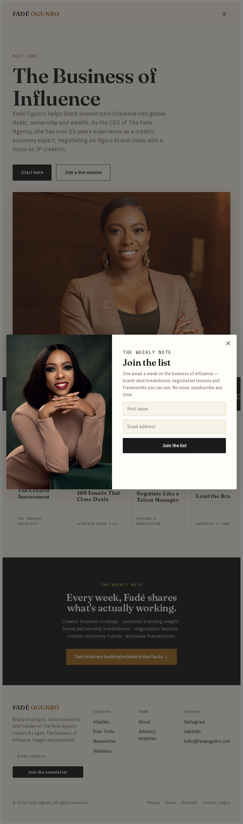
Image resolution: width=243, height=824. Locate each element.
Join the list (174, 445)
